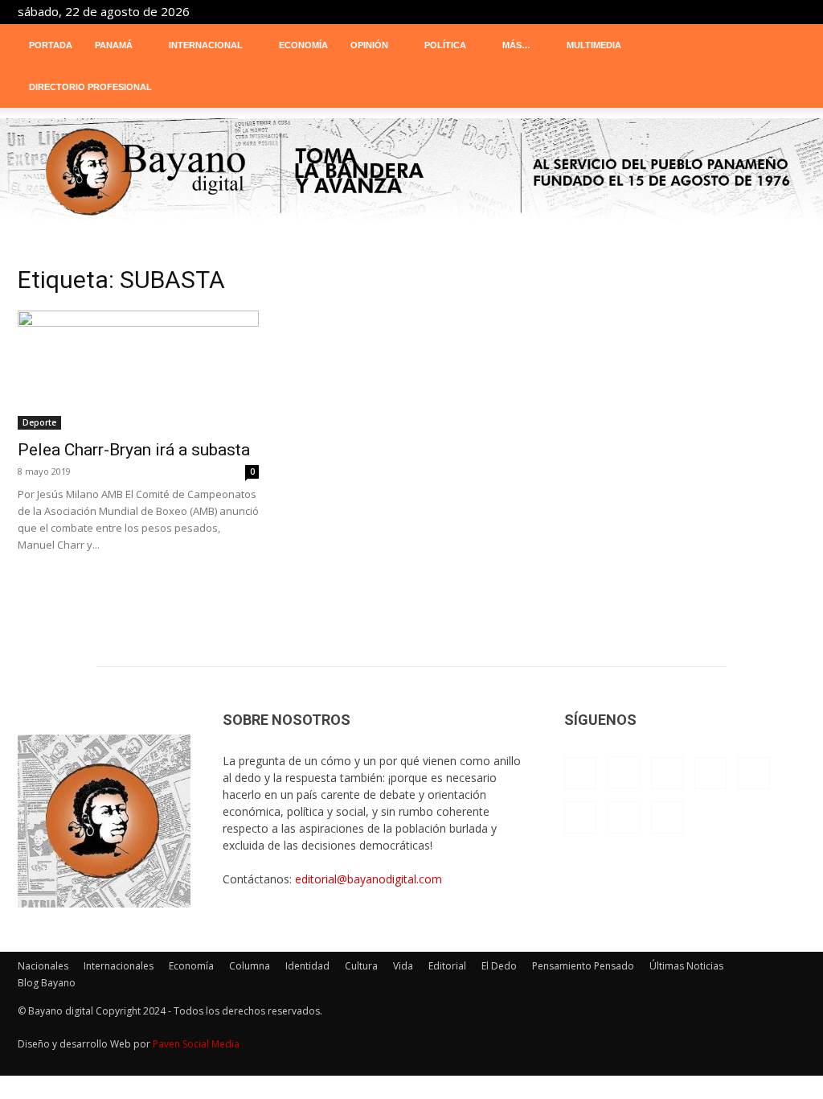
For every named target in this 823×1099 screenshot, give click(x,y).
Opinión (369, 45)
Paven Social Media (196, 1044)
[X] (767, 11)
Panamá (114, 45)
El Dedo (499, 966)
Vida (403, 966)
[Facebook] (608, 11)
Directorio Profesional (90, 87)
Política (445, 45)
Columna (249, 966)
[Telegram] (740, 11)
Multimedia (594, 45)
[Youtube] (793, 11)
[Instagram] (634, 11)
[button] (786, 46)
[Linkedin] (661, 11)
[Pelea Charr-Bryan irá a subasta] (138, 370)
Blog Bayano (47, 983)
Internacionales (119, 966)
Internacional (206, 45)
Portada (50, 45)
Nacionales (43, 966)
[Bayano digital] (411, 173)
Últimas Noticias (686, 966)
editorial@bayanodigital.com (368, 879)
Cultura (361, 966)
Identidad (307, 966)
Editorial (447, 966)
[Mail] (687, 11)
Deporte (39, 422)
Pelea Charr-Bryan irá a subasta (134, 449)
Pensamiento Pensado (583, 966)
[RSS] (714, 11)
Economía (303, 45)
